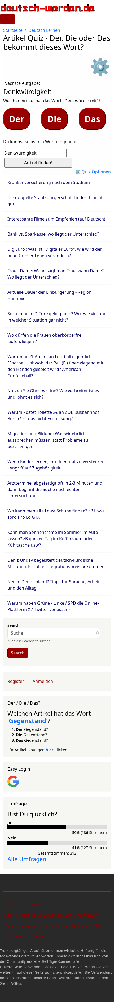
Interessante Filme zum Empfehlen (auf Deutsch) (56, 219)
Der (16, 119)
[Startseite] (47, 8)
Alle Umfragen (26, 859)
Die (54, 119)
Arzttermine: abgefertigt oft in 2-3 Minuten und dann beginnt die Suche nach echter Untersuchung (54, 489)
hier (50, 749)
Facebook (13, 936)
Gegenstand (27, 721)
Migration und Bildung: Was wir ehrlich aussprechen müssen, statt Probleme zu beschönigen (47, 440)
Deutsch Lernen (44, 30)
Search (13, 625)
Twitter (38, 936)
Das (92, 119)
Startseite (13, 30)
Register (15, 681)
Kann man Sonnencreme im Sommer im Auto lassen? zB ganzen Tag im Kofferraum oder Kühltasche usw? (52, 538)
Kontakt (31, 904)
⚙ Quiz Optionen (93, 172)
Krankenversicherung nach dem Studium (48, 182)
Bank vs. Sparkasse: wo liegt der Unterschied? (53, 234)
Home (10, 904)
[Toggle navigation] (7, 19)
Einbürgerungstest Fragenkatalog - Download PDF (53, 925)
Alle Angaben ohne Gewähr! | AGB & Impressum (51, 915)
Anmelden (43, 681)
